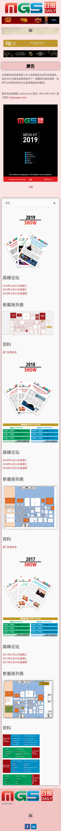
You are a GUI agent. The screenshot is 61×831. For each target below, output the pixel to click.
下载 (30, 187)
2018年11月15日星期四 (15, 468)
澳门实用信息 (10, 352)
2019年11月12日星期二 (15, 286)
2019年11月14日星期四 (15, 293)
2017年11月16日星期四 (15, 662)
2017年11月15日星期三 (15, 658)
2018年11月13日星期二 (15, 460)
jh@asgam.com (18, 97)
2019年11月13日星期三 (15, 289)
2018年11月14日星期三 (15, 464)
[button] (30, 30)
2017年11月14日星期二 (15, 654)
